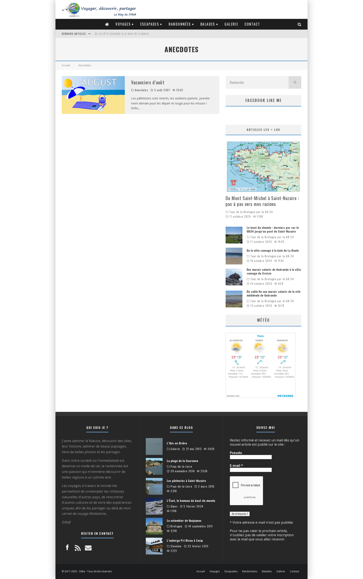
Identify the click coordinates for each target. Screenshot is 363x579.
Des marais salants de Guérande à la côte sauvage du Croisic (137, 33)
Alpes (174, 506)
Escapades (149, 24)
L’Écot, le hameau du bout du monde (191, 500)
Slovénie (176, 546)
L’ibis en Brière (177, 443)
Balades (207, 24)
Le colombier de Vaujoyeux (184, 520)
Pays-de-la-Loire (181, 466)
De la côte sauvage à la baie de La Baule (273, 250)
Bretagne (176, 526)
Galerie (231, 24)
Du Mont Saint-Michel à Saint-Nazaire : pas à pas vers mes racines (262, 201)
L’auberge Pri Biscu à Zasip (185, 540)
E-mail (236, 465)
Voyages (123, 24)
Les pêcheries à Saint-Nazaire (186, 480)
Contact (252, 24)
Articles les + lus (263, 129)
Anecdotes (141, 90)
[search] (295, 82)
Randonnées (180, 24)
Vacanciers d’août (147, 82)
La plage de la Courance (182, 460)
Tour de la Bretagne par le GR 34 (251, 212)
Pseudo (236, 453)
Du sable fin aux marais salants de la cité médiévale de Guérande (273, 293)
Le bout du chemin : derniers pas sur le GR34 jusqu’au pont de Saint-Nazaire (273, 229)
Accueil (200, 571)
